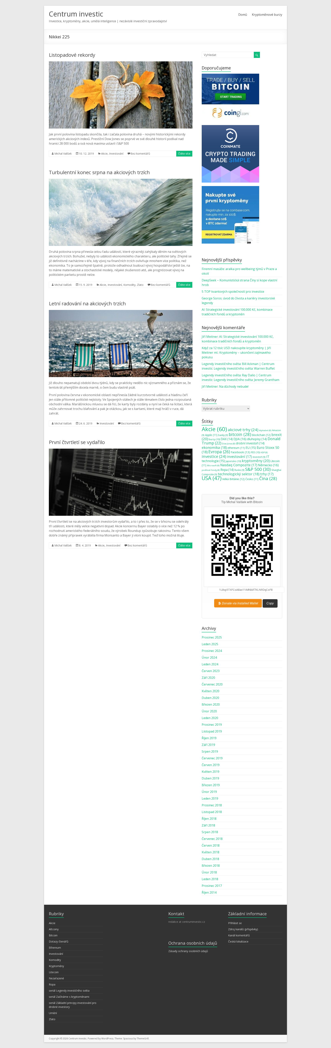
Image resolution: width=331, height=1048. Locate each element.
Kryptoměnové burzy (267, 14)
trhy (267, 474)
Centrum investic (76, 14)
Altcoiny (54, 929)
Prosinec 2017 (212, 886)
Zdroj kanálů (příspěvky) (243, 929)
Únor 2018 (209, 872)
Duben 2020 (210, 698)
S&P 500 (258, 469)
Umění (53, 1013)
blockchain (261, 435)
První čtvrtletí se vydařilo (77, 442)
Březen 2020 (211, 704)
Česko (251, 479)
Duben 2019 (210, 778)
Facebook (240, 452)
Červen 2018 (211, 845)
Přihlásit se (235, 923)
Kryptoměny (56, 966)
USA (211, 478)
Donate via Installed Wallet (239, 603)
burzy (214, 439)
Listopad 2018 (212, 812)
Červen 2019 (211, 765)
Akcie (104, 153)
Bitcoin (53, 935)
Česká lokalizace (238, 941)
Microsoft (213, 465)
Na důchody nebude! (233, 386)
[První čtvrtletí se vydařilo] (121, 450)
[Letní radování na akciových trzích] (121, 312)
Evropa (219, 451)
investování (239, 456)
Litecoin (54, 972)
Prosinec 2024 (212, 651)
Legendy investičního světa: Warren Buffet (244, 368)
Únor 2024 (209, 657)
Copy (270, 603)
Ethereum (55, 947)
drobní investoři (250, 443)
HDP (264, 452)
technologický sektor (238, 474)
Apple (211, 435)
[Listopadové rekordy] (121, 63)
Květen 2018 (210, 852)
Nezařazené (56, 978)
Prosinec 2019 (212, 725)
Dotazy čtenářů (58, 941)
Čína (268, 478)
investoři (259, 456)
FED (255, 452)
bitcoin (240, 434)
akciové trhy (243, 429)
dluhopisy (257, 439)
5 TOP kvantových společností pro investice (233, 291)
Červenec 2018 (212, 839)
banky (223, 435)
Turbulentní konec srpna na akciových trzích (99, 172)
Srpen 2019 (210, 751)
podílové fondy (211, 470)
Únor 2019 (209, 792)
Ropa (227, 470)
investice (214, 456)
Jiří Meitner (210, 337)
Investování (116, 153)
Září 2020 (208, 678)
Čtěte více (184, 153)
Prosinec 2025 (212, 637)
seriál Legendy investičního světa (69, 990)
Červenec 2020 (212, 684)
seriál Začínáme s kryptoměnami (69, 997)
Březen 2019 (211, 785)
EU (251, 448)
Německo (268, 465)
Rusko (239, 469)
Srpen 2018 (210, 832)
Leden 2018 (210, 879)
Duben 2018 (210, 859)
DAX (227, 439)
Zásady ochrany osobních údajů (188, 951)
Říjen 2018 (209, 818)
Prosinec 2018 (212, 805)
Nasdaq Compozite (238, 465)
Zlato (140, 285)
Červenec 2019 (212, 758)
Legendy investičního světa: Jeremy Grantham (246, 380)
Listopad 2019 (212, 731)
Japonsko (233, 461)
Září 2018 (208, 825)
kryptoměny (256, 460)
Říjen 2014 (209, 892)
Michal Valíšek (63, 153)
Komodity (129, 285)
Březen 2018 (211, 865)
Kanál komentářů (239, 935)
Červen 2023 (211, 671)
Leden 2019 (210, 798)
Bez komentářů (140, 153)
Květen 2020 (210, 691)
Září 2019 (208, 745)
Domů (242, 14)
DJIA (240, 439)
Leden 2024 (210, 664)
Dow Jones (228, 443)
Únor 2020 (209, 711)
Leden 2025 (210, 644)
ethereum (236, 448)
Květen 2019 (210, 772)
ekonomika (214, 447)
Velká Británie (233, 479)
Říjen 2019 (209, 738)
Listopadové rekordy (72, 54)
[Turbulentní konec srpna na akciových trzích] (121, 181)
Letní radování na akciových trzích (87, 303)
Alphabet (265, 430)
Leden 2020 (210, 718)
